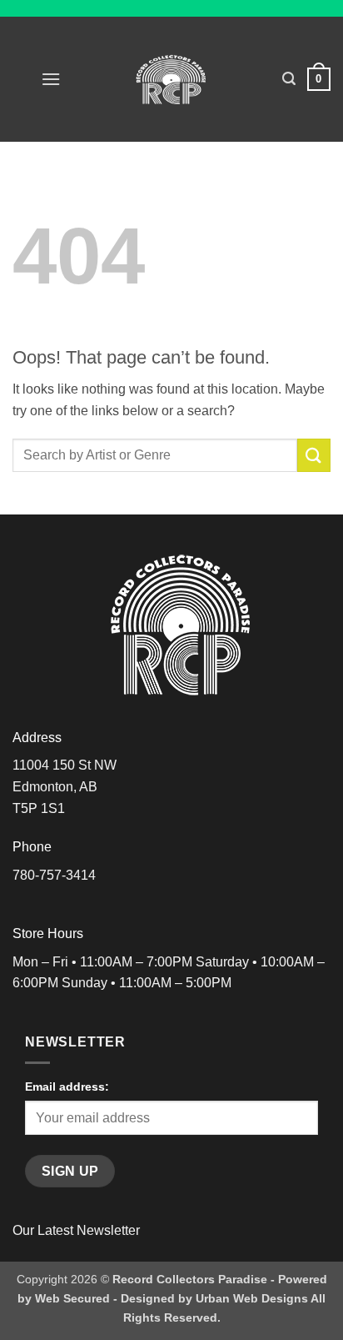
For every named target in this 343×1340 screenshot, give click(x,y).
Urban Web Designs (252, 1298)
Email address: (67, 1086)
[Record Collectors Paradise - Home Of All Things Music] (172, 79)
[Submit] (314, 455)
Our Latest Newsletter (76, 1230)
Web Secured (72, 1298)
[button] (51, 78)
